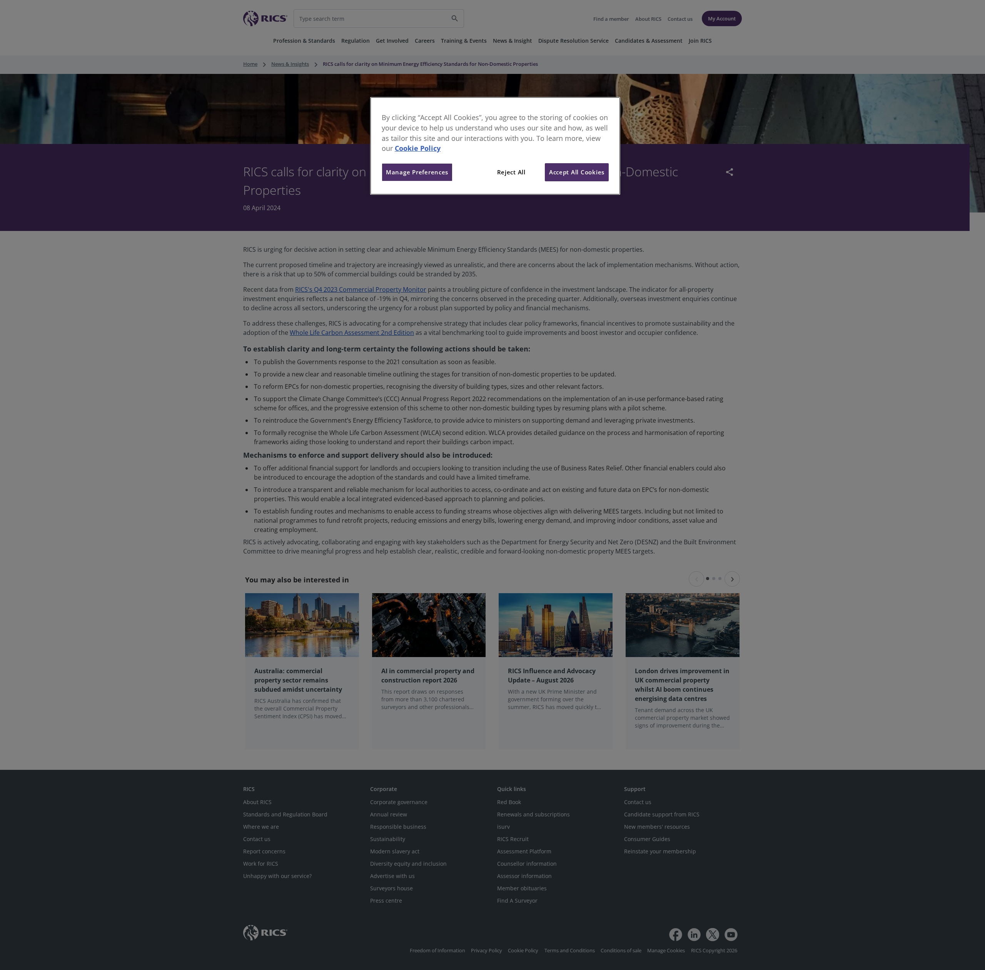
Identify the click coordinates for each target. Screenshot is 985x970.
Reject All (511, 172)
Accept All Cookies (576, 172)
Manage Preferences (417, 172)
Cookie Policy (418, 148)
